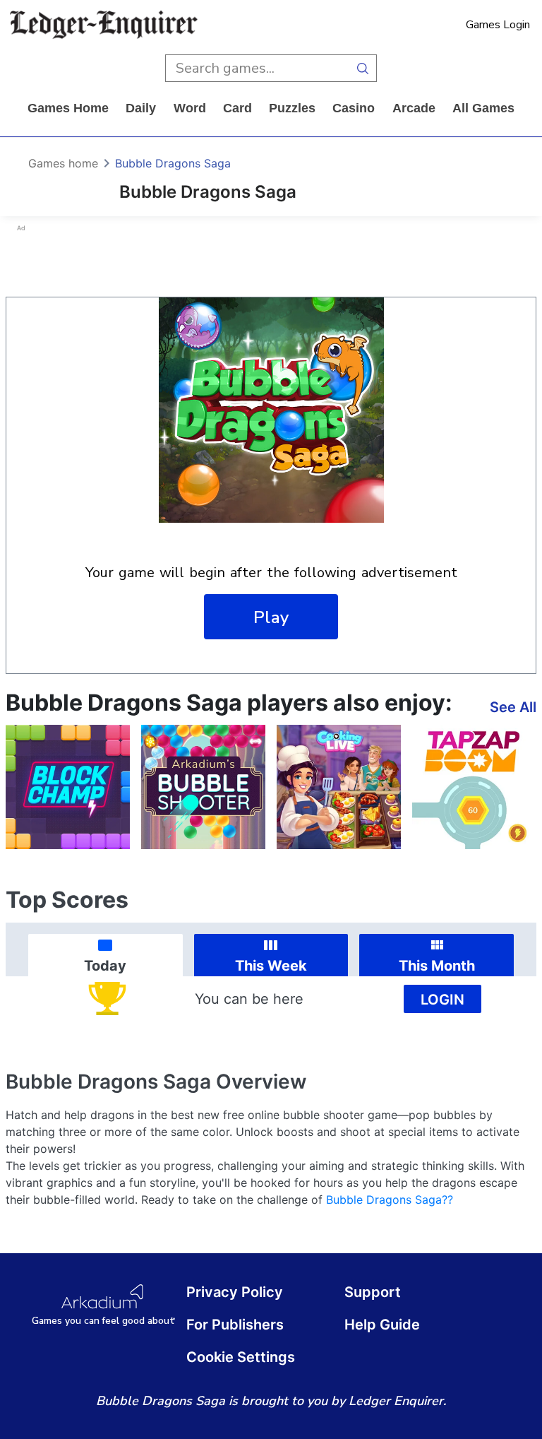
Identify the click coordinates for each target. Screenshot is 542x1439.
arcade (413, 108)
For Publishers (235, 1324)
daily (141, 108)
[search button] (363, 68)
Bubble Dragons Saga (173, 163)
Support (372, 1292)
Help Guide (382, 1324)
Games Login (498, 24)
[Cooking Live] (339, 787)
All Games (483, 108)
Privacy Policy (234, 1292)
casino (353, 108)
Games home (68, 108)
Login (442, 999)
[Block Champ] (68, 787)
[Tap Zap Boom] (474, 787)
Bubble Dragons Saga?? (389, 1199)
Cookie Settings (240, 1357)
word (190, 108)
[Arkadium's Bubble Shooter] (203, 787)
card (237, 108)
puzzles (292, 108)
